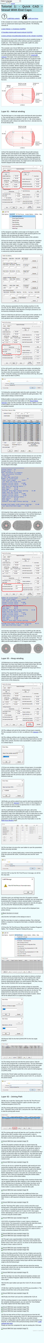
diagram (35, 732)
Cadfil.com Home (33, 18)
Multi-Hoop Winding (7, 820)
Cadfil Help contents (13, 18)
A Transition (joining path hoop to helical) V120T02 (16, 32)
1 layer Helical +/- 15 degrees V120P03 (13, 29)
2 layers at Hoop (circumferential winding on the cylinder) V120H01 (21, 36)
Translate (13, 3)
